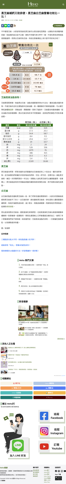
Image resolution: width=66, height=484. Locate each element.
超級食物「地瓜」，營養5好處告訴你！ (16, 245)
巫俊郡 (20, 20)
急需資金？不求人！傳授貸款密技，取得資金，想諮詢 (22, 369)
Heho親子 (46, 470)
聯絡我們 (35, 476)
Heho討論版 (47, 478)
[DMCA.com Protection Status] (2, 480)
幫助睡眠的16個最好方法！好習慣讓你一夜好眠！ (20, 251)
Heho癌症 (46, 474)
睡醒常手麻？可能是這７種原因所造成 (18, 355)
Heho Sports (47, 476)
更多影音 (60, 339)
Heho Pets (47, 482)
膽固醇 (10, 110)
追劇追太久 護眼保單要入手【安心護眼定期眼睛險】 (22, 347)
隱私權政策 (36, 470)
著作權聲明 (36, 472)
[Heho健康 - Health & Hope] (33, 4)
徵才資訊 (35, 474)
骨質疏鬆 (9, 207)
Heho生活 (46, 472)
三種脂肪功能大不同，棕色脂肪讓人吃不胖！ (18, 239)
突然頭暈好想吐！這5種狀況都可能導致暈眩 (20, 362)
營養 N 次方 (47, 480)
